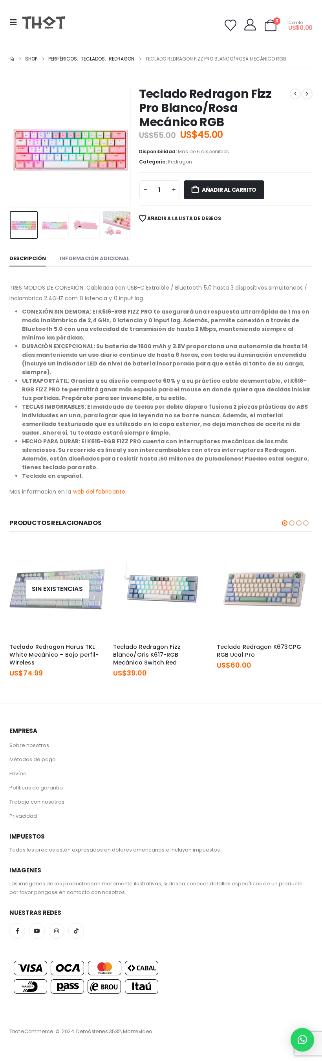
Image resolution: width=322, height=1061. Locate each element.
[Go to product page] (161, 589)
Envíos (17, 773)
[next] (307, 93)
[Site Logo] (43, 22)
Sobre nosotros (29, 745)
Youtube (37, 931)
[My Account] (250, 25)
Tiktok (76, 931)
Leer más (92, 554)
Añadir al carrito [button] (196, 554)
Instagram (56, 931)
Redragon (180, 161)
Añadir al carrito (229, 190)
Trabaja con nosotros (36, 802)
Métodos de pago (32, 759)
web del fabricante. (100, 492)
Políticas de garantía (36, 787)
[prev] (295, 93)
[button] (15, 22)
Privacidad (23, 816)
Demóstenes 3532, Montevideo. (115, 1031)
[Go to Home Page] (11, 59)
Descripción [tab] (27, 258)
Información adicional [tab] (95, 258)
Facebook (17, 931)
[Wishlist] (230, 25)
